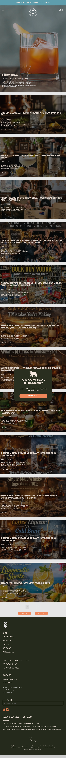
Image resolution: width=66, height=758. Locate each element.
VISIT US (24, 613)
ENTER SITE (33, 396)
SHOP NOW (41, 613)
